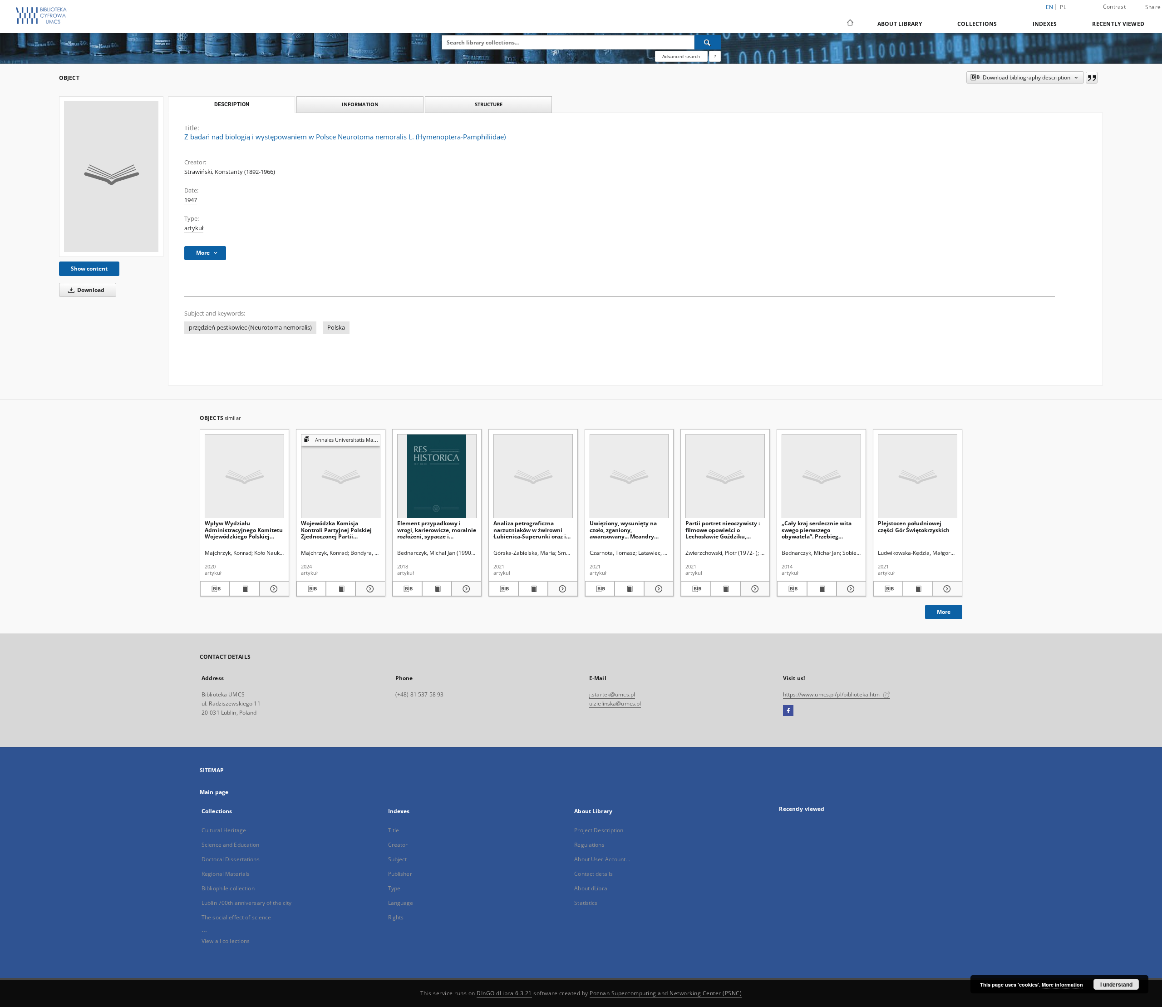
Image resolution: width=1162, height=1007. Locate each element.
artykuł (193, 228)
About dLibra (590, 888)
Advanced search (681, 56)
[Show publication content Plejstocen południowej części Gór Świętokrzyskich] (917, 589)
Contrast (1114, 6)
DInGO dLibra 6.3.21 (504, 993)
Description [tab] (231, 104)
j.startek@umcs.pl (612, 694)
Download (90, 290)
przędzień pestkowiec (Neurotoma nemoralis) (250, 327)
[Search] (707, 42)
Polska (336, 327)
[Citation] (1092, 78)
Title (393, 830)
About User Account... (602, 859)
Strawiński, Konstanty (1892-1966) (229, 172)
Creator (398, 845)
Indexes (1045, 24)
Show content (89, 268)
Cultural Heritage (224, 830)
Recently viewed (1118, 24)
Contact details (593, 874)
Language (401, 903)
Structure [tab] (488, 104)
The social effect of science (236, 917)
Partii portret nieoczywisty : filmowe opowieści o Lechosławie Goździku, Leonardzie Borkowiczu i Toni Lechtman (724, 529)
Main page (214, 792)
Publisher (400, 874)
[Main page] (849, 24)
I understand (1116, 984)
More (943, 612)
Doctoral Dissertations (231, 859)
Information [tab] (360, 104)
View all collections (226, 941)
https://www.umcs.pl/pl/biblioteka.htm (832, 694)
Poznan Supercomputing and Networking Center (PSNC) (666, 993)
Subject (397, 859)
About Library (899, 24)
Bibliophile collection (228, 888)
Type (394, 888)
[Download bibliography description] (215, 589)
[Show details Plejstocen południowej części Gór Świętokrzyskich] (946, 589)
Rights (396, 917)
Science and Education (231, 845)
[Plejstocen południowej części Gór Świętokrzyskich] (917, 476)
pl (1063, 7)
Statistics (585, 903)
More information (1062, 984)
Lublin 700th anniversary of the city (246, 903)
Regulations (589, 845)
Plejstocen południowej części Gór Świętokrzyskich (914, 526)
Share (1153, 7)
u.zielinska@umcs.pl (615, 703)
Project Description (598, 830)
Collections (977, 24)
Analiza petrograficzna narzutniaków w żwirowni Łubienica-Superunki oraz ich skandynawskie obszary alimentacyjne (532, 529)
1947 (190, 200)
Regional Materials (226, 874)
